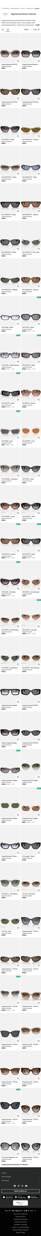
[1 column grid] (2, 30)
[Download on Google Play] (20, 1197)
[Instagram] (18, 1186)
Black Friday (20, 1232)
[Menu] (27, 1201)
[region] (10, 48)
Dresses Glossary (20, 1222)
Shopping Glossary (20, 1219)
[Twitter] (22, 1186)
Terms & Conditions (21, 1214)
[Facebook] (15, 1186)
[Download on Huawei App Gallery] (33, 1197)
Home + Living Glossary (20, 1227)
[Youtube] (26, 1186)
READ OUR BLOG (20, 1191)
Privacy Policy (21, 1216)
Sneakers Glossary (20, 1224)
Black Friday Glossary (20, 1230)
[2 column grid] (8, 30)
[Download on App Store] (8, 1197)
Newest (26, 29)
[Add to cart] (18, 61)
